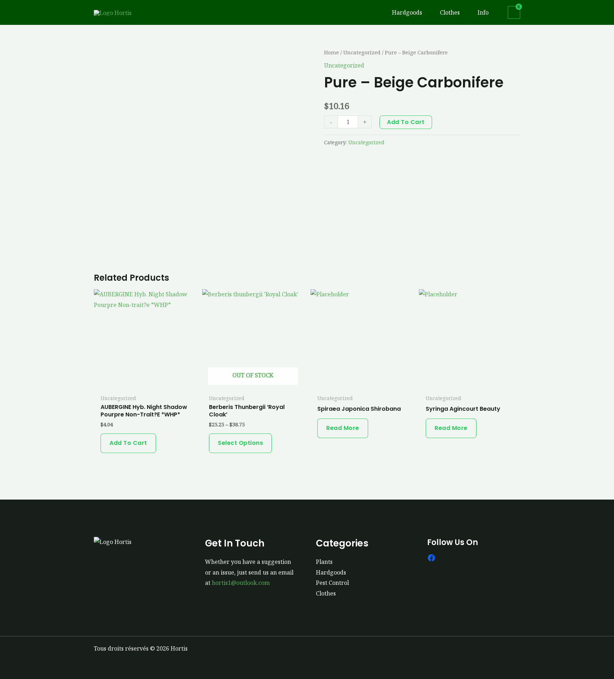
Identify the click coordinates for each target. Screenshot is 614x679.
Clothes (326, 593)
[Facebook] (431, 558)
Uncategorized (362, 52)
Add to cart (406, 122)
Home (331, 52)
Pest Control (332, 583)
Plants (324, 562)
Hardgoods (331, 572)
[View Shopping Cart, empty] (514, 12)
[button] (425, 12)
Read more (342, 428)
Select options (240, 443)
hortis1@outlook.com (241, 583)
